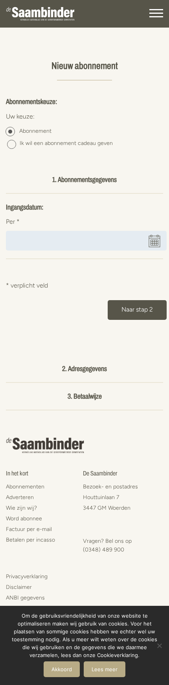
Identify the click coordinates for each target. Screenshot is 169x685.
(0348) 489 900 (103, 549)
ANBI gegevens (25, 597)
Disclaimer (19, 587)
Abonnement (35, 131)
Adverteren (20, 497)
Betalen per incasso (30, 539)
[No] (159, 646)
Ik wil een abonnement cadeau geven (66, 143)
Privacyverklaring (27, 576)
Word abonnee (24, 518)
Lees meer (105, 669)
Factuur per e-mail (29, 529)
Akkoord (61, 669)
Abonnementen (25, 486)
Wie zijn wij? (21, 508)
